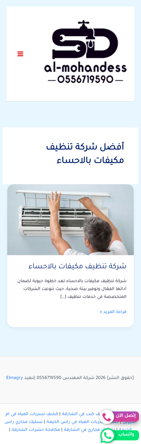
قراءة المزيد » (113, 313)
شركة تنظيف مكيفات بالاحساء (78, 267)
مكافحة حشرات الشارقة (36, 430)
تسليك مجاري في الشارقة (89, 430)
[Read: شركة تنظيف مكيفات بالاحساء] (70, 220)
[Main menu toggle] (20, 54)
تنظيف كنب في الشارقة (85, 414)
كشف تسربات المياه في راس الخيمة (83, 422)
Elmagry (14, 378)
